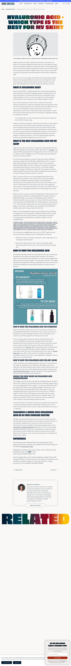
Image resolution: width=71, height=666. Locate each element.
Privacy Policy (50, 661)
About (56, 3)
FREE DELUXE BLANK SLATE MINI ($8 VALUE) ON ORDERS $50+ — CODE (35, 1)
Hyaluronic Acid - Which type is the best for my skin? (31, 9)
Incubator (40, 3)
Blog (3, 9)
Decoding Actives (10, 9)
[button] (35, 1)
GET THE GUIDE (57, 657)
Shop (21, 3)
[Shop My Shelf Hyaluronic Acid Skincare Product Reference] (35, 297)
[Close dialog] (68, 642)
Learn (34, 3)
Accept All (17, 662)
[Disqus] (35, 541)
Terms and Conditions (62, 660)
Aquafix (51, 150)
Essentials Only (6, 662)
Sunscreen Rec (28, 3)
